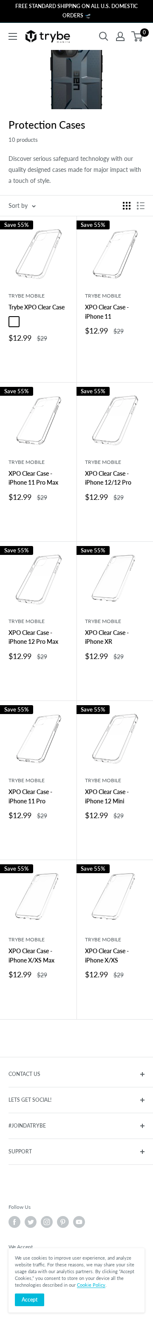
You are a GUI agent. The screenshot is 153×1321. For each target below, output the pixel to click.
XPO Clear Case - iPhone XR (107, 637)
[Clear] (14, 321)
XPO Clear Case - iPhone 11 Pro (30, 796)
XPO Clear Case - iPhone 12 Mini (107, 796)
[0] (137, 36)
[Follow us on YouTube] (79, 1222)
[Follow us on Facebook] (14, 1222)
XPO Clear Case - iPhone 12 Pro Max (33, 637)
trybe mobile (26, 295)
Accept (29, 1299)
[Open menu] (12, 36)
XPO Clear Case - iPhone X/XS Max (31, 955)
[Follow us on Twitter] (31, 1222)
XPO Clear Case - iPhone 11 (107, 311)
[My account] (120, 36)
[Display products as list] (140, 206)
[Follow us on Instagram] (47, 1222)
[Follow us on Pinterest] (63, 1222)
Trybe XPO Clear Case (36, 307)
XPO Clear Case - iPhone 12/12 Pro (108, 478)
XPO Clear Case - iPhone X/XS (107, 955)
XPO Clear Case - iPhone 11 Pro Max (33, 478)
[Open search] (103, 36)
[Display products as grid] (126, 206)
